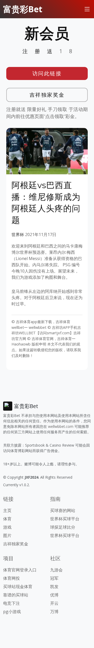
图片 (7, 535)
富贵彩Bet (22, 9)
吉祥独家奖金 (47, 94)
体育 (7, 519)
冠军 (54, 578)
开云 (54, 603)
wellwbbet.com (60, 426)
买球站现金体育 (17, 586)
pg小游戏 (12, 611)
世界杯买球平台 (64, 519)
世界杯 (17, 234)
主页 (7, 510)
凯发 (54, 586)
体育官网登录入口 (20, 570)
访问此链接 (47, 73)
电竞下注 (11, 603)
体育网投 (11, 578)
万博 (54, 611)
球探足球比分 (62, 527)
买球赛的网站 (62, 510)
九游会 (56, 570)
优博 (54, 595)
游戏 (7, 527)
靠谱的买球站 (15, 595)
